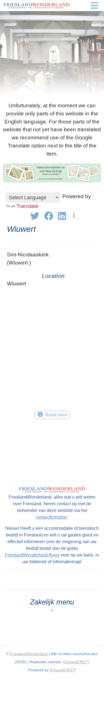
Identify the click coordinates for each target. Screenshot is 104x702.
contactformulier (51, 517)
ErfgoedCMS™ (76, 662)
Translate (27, 206)
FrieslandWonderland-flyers (32, 555)
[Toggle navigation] (94, 5)
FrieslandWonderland (29, 654)
